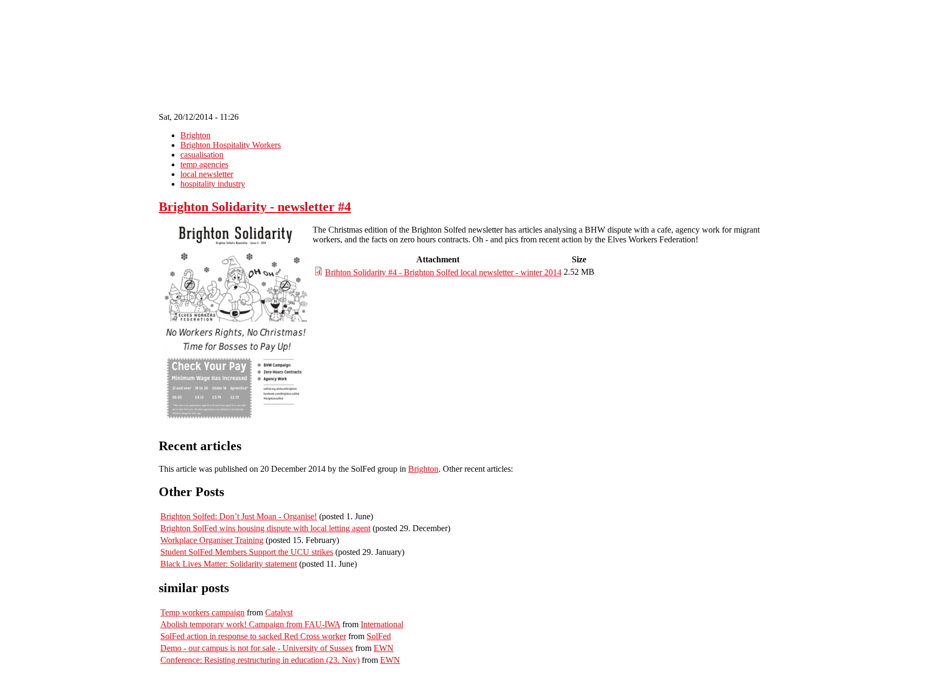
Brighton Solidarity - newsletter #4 (255, 207)
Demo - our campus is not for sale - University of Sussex (256, 648)
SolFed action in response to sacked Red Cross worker (253, 636)
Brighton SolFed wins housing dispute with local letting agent (265, 528)
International (382, 624)
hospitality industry (212, 183)
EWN (384, 648)
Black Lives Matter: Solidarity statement (228, 563)
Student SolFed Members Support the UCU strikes (246, 552)
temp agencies (204, 164)
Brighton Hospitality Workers (230, 145)
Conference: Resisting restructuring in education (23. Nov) (260, 659)
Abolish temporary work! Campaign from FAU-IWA (250, 624)
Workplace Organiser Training (211, 540)
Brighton (195, 135)
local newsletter (206, 174)
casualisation (202, 154)
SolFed (379, 636)
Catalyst (279, 612)
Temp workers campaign (202, 612)
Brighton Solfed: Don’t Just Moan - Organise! (238, 516)
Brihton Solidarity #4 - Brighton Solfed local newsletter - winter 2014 (443, 272)
